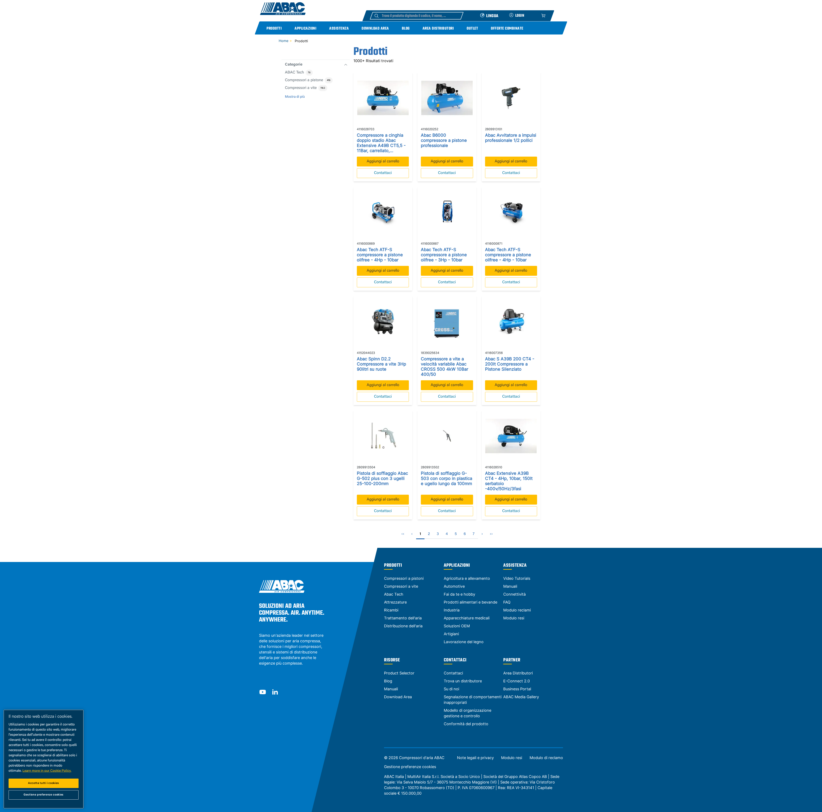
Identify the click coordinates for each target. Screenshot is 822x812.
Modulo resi (511, 758)
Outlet (472, 28)
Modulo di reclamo (546, 758)
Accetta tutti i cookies (43, 783)
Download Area (375, 28)
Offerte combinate (507, 28)
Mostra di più (295, 97)
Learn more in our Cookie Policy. (46, 771)
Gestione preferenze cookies (410, 767)
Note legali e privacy (475, 758)
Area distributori (438, 28)
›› (491, 534)
